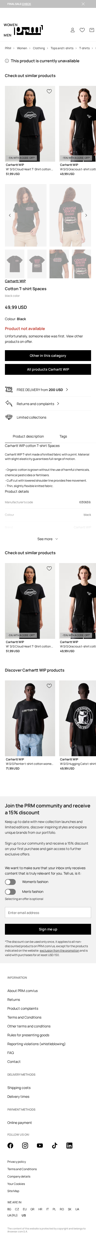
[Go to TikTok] (58, 1148)
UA (77, 1209)
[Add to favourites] (49, 90)
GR (32, 1209)
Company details (18, 1176)
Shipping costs (19, 1087)
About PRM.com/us (22, 990)
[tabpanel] (48, 493)
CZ (17, 1209)
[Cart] (92, 30)
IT (47, 1209)
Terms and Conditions (24, 1017)
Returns (13, 999)
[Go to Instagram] (28, 1148)
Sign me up (48, 929)
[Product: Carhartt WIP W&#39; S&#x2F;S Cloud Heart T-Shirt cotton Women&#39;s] (30, 124)
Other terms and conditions (28, 1026)
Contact (14, 1061)
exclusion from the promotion (59, 950)
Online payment (19, 1122)
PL (54, 1209)
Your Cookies (16, 1184)
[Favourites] (82, 30)
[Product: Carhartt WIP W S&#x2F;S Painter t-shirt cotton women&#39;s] (30, 718)
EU (25, 1209)
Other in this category (48, 355)
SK (69, 1209)
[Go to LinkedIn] (72, 1148)
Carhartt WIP (15, 281)
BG (9, 1209)
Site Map (13, 1191)
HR (40, 1209)
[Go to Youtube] (43, 1148)
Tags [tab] (63, 436)
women (11, 24)
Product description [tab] (28, 436)
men (8, 35)
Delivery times (18, 1096)
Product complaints (22, 1008)
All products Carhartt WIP (48, 369)
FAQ (10, 1052)
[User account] (73, 30)
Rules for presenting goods (28, 1035)
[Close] (83, 4)
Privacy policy (16, 1162)
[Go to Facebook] (13, 1148)
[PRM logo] (28, 30)
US (24, 1215)
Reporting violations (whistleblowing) (36, 1043)
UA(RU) (12, 1215)
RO (62, 1209)
